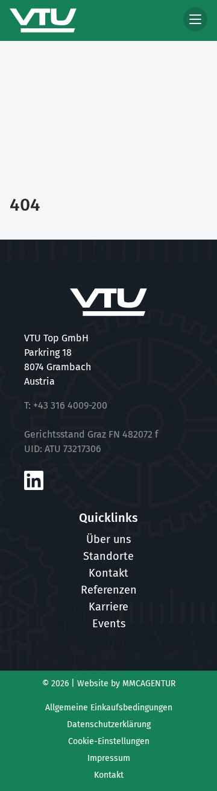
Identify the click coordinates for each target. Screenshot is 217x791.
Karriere (108, 606)
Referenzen (109, 590)
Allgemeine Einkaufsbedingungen (108, 708)
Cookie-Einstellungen (108, 741)
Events (108, 623)
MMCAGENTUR (148, 683)
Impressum (108, 758)
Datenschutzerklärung (109, 724)
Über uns (108, 539)
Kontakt (108, 573)
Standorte (108, 556)
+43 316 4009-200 (70, 405)
